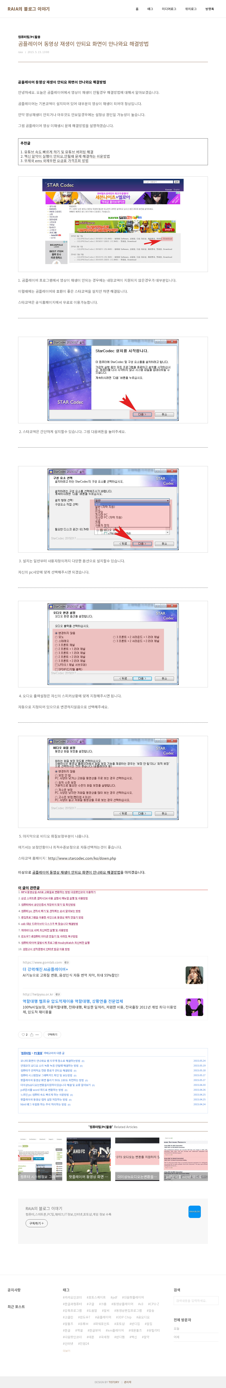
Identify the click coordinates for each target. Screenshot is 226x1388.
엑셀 (80, 1330)
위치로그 (191, 9)
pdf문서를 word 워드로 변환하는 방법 (42, 1090)
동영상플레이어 (123, 1304)
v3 (141, 1304)
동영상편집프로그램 (129, 1310)
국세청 (105, 1337)
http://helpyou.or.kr (38, 994)
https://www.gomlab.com (42, 962)
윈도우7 (85, 1317)
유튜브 (84, 1323)
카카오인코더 (73, 1297)
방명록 (209, 9)
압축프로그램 (73, 1310)
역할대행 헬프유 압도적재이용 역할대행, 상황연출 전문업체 (73, 1001)
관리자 (127, 1382)
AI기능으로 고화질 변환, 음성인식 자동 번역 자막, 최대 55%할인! (71, 974)
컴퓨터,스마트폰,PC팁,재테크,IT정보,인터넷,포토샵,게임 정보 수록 (68, 1214)
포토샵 (120, 1323)
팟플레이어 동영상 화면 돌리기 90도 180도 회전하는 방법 (52, 1080)
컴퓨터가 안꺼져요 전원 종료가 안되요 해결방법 (46, 1070)
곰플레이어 (104, 1317)
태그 (150, 9)
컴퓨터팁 (26, 1053)
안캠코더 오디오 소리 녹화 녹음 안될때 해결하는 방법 (50, 1065)
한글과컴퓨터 (73, 1304)
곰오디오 (144, 1317)
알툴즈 (69, 1323)
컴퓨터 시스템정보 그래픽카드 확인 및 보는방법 (46, 1075)
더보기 (66, 1351)
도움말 (93, 1310)
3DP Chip (125, 1317)
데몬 (91, 1337)
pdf (114, 1297)
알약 (146, 1337)
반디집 (135, 1323)
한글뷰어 (95, 1330)
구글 (91, 1304)
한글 (67, 1330)
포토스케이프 (97, 1297)
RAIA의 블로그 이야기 (29, 9)
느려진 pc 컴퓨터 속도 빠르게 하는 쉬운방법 (45, 1094)
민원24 (84, 1343)
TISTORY (114, 1382)
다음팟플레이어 (134, 1297)
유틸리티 (154, 1330)
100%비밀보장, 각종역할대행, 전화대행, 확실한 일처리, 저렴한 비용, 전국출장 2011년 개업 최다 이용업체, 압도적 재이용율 (100, 1009)
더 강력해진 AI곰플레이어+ (45, 969)
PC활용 (38, 1053)
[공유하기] (31, 1034)
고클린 (69, 1317)
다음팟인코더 (73, 1337)
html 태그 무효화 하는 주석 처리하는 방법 (43, 1104)
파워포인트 (102, 1323)
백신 (134, 1337)
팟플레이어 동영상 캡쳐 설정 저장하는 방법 (44, 1099)
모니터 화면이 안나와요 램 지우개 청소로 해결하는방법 (50, 1060)
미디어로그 (169, 9)
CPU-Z (154, 1304)
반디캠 (120, 1337)
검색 (214, 1300)
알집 (149, 1323)
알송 (151, 1310)
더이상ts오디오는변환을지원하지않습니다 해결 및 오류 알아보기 (56, 1085)
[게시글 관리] (37, 1034)
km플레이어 (115, 1330)
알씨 (106, 1310)
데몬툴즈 (136, 1330)
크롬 (104, 1304)
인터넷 (69, 1343)
